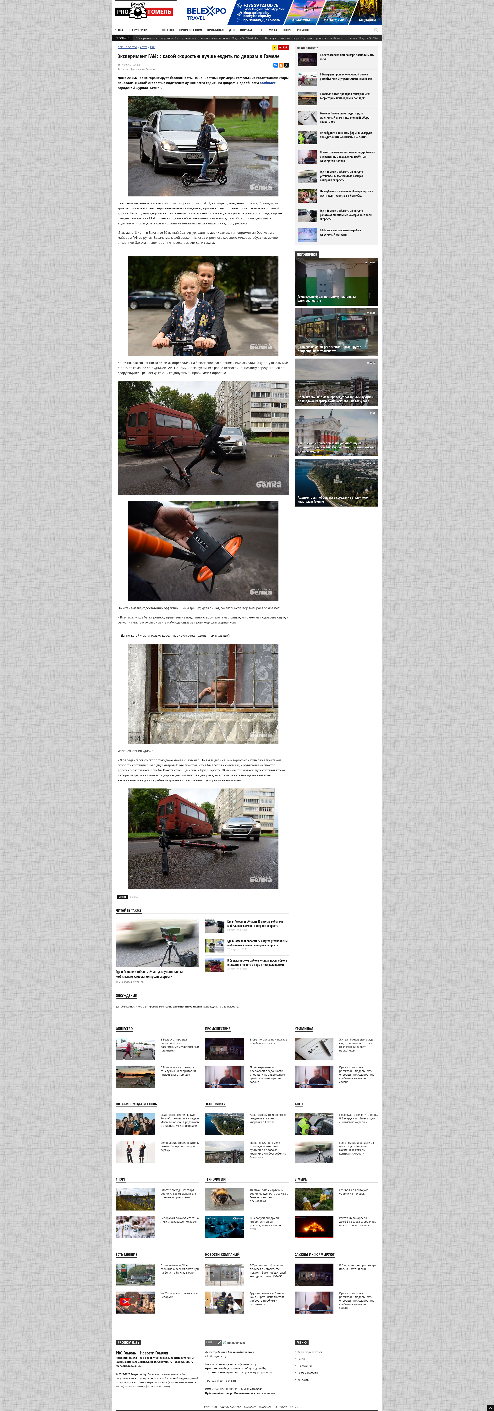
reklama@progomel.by (243, 1364)
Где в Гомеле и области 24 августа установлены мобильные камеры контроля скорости (149, 974)
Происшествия (190, 30)
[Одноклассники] (281, 65)
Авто (143, 47)
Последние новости (306, 47)
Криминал (215, 30)
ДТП (232, 30)
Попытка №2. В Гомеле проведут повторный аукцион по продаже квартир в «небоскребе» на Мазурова (335, 399)
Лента (119, 30)
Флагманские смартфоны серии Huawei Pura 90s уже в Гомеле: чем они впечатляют (269, 1195)
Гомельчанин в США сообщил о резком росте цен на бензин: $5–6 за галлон (180, 1268)
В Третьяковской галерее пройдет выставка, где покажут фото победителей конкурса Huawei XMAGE (268, 1270)
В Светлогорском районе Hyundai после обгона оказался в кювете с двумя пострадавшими (257, 962)
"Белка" (125, 69)
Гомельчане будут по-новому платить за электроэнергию (327, 298)
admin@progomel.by (259, 1372)
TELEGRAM (265, 1406)
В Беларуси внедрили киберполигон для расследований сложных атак (266, 1223)
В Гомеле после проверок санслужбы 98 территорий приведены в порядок (345, 96)
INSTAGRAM (280, 1406)
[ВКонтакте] (275, 65)
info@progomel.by (216, 1356)
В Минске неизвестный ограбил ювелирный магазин (340, 232)
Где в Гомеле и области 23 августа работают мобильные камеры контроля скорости (255, 923)
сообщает (268, 83)
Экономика (268, 30)
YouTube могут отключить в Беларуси (179, 1295)
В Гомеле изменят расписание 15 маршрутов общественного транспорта (329, 349)
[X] (286, 65)
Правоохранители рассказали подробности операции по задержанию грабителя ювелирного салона (347, 156)
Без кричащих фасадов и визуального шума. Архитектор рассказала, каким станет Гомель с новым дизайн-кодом (336, 447)
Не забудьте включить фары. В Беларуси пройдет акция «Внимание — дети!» (311, 38)
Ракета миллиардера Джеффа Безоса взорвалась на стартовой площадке (357, 1221)
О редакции (305, 1366)
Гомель (134, 897)
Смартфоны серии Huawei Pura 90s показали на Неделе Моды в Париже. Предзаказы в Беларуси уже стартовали (180, 1120)
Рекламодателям (308, 1373)
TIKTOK (294, 1406)
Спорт (287, 30)
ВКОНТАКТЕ (210, 1406)
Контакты (303, 1379)
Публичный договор (218, 1393)
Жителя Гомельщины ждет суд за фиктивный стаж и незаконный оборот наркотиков (345, 117)
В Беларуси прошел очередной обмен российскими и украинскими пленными (182, 38)
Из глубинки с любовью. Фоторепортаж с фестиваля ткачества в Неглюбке (346, 193)
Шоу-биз (247, 30)
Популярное (307, 254)
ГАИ (152, 47)
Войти (301, 1359)
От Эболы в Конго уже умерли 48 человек (353, 1191)
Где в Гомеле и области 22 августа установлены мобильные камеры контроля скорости (257, 943)
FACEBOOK (250, 1406)
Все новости (127, 47)
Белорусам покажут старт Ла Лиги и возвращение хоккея (180, 1219)
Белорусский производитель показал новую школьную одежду (180, 1146)
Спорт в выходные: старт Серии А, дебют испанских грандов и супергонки (178, 1193)
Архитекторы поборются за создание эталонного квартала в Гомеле (333, 499)
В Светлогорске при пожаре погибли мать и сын (347, 57)
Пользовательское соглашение (255, 1393)
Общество (166, 30)
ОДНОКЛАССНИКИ (230, 1406)
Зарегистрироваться (310, 1352)
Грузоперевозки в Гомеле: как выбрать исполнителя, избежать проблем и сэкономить (267, 1298)
